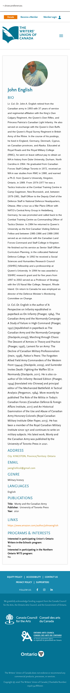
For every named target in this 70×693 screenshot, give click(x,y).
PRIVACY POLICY (24, 582)
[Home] (19, 34)
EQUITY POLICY (14, 577)
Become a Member (29, 17)
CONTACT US (51, 577)
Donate (10, 17)
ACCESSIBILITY (33, 577)
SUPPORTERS (42, 582)
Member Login (50, 17)
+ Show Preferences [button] (12, 6)
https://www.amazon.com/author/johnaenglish (33, 525)
